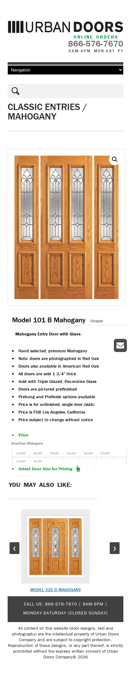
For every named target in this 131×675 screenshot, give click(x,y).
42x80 (105, 453)
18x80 (37, 453)
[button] (115, 159)
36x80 (88, 453)
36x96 (37, 461)
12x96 (20, 461)
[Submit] (14, 91)
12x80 (20, 453)
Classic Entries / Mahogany (47, 111)
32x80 (71, 453)
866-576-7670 (61, 604)
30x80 (54, 453)
